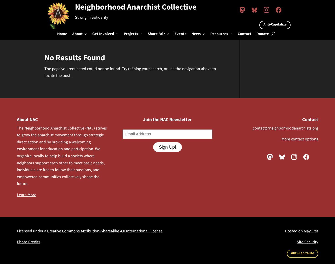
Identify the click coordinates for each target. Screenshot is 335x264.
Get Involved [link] (103, 34)
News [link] (196, 34)
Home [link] (62, 34)
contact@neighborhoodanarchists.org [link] (285, 128)
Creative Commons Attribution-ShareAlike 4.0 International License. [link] (105, 231)
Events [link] (180, 34)
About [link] (77, 34)
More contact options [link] (299, 139)
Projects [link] (131, 34)
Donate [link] (262, 34)
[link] (242, 10)
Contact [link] (244, 34)
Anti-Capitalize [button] (274, 24)
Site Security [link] (307, 242)
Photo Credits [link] (28, 242)
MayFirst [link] (311, 231)
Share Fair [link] (156, 34)
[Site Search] (273, 33)
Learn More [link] (26, 195)
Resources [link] (219, 34)
